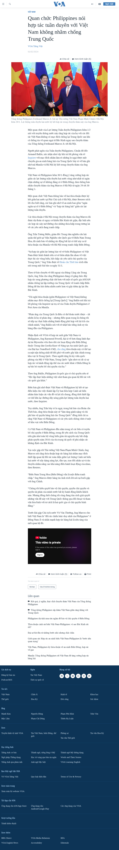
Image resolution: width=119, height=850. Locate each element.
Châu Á (34, 694)
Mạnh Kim (6, 714)
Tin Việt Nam (36, 675)
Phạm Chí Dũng (38, 718)
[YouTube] (99, 4)
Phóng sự (65, 733)
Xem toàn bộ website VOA (12, 791)
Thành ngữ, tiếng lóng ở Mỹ (43, 752)
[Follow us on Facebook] (62, 676)
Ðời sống (64, 699)
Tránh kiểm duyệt (8, 823)
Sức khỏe (94, 699)
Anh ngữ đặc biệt (38, 762)
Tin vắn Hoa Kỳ (97, 733)
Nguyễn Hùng (37, 714)
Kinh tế (64, 694)
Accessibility (36, 843)
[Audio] (92, 4)
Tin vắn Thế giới (68, 738)
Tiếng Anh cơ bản (9, 752)
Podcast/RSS (6, 680)
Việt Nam (31, 11)
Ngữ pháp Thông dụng (11, 757)
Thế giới (5, 699)
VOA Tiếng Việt (35, 46)
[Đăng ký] (89, 676)
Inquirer (32, 157)
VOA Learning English (70, 762)
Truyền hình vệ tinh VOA (12, 733)
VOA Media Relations (40, 838)
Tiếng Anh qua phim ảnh (11, 762)
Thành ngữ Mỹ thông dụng (72, 752)
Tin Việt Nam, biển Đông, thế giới (43, 734)
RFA (63, 838)
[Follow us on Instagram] (78, 676)
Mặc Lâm (5, 718)
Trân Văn (94, 714)
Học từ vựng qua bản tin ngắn (43, 757)
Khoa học (94, 694)
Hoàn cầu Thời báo (69, 262)
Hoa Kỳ (34, 699)
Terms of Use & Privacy (71, 776)
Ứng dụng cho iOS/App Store (13, 806)
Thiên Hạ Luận (67, 718)
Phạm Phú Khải (67, 714)
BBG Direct (6, 838)
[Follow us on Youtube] (73, 676)
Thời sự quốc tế (37, 680)
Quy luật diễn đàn (38, 776)
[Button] (64, 59)
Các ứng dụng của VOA (71, 806)
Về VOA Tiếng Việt (9, 776)
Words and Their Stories (71, 757)
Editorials (65, 843)
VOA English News (9, 843)
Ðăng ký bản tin (8, 675)
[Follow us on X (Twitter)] (67, 676)
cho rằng (61, 349)
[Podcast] (84, 676)
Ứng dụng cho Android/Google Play (40, 807)
